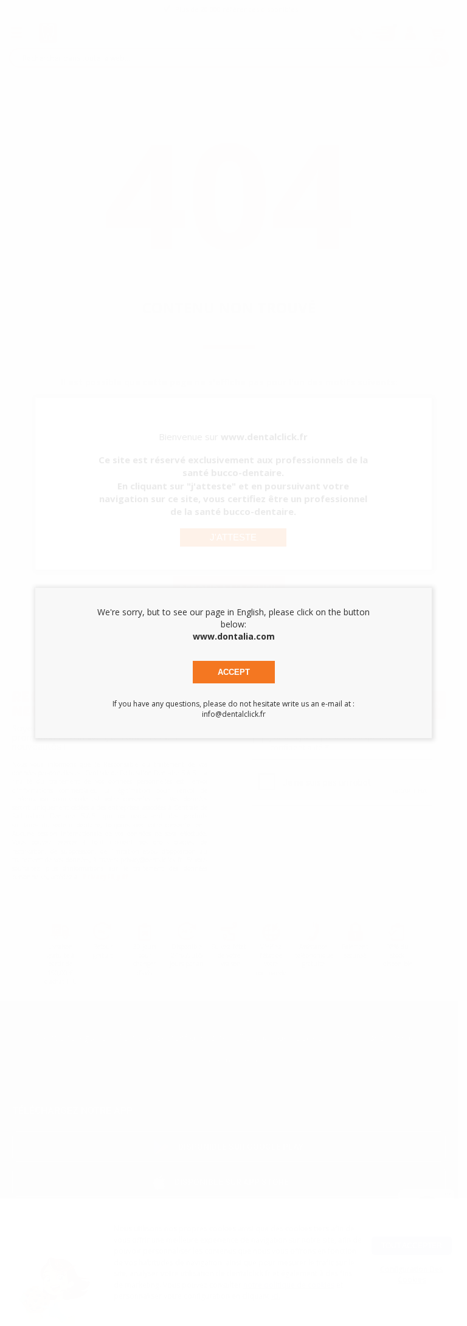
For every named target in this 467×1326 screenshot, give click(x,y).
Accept (234, 672)
